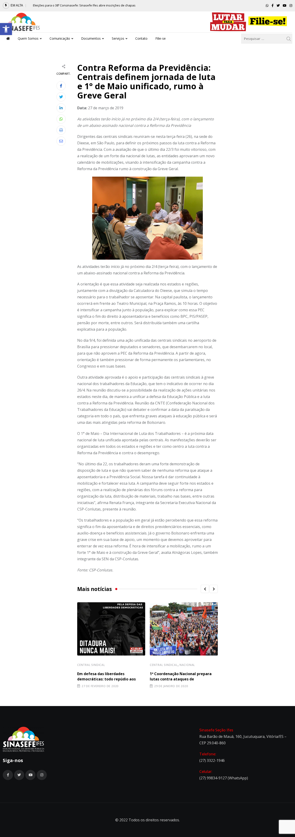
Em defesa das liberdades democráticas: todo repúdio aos (106, 676)
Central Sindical (91, 665)
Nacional (187, 665)
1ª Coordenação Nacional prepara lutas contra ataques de (181, 676)
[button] (6, 29)
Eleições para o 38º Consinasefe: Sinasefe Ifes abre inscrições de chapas (84, 5)
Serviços (118, 38)
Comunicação (60, 38)
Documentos (91, 38)
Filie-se (160, 38)
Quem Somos (28, 38)
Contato (141, 38)
